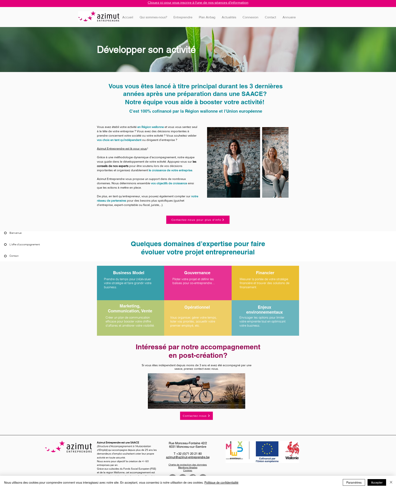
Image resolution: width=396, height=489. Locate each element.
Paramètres (354, 482)
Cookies (187, 470)
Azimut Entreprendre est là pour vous (122, 148)
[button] (183, 17)
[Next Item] (281, 162)
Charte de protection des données (188, 464)
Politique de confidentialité (221, 482)
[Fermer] (391, 482)
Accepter (377, 482)
